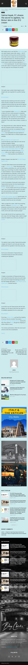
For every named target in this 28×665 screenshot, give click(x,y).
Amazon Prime (10, 317)
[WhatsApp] (16, 29)
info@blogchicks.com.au (12, 647)
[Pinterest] (13, 29)
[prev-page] (2, 402)
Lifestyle (6, 9)
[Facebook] (7, 29)
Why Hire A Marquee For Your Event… (18, 394)
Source (3, 333)
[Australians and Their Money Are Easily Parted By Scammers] (5, 389)
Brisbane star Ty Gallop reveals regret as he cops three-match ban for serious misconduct (17, 382)
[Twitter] (10, 29)
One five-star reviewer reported (9, 196)
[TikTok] (15, 656)
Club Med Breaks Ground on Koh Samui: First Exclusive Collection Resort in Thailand (17, 519)
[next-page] (4, 402)
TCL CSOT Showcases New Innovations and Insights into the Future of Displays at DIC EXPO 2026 (18, 495)
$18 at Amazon (4, 286)
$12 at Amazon (4, 97)
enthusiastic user (15, 205)
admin (5, 26)
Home (2, 9)
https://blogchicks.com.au (14, 371)
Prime (12, 322)
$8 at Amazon (4, 313)
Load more (13, 525)
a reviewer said (9, 166)
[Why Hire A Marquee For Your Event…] (5, 396)
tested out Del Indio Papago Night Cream (11, 148)
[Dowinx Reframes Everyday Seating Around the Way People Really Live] (5, 502)
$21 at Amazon (4, 249)
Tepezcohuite (17, 111)
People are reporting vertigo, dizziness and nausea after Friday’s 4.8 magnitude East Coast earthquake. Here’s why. (13, 533)
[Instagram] (12, 656)
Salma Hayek (21, 51)
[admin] (2, 26)
